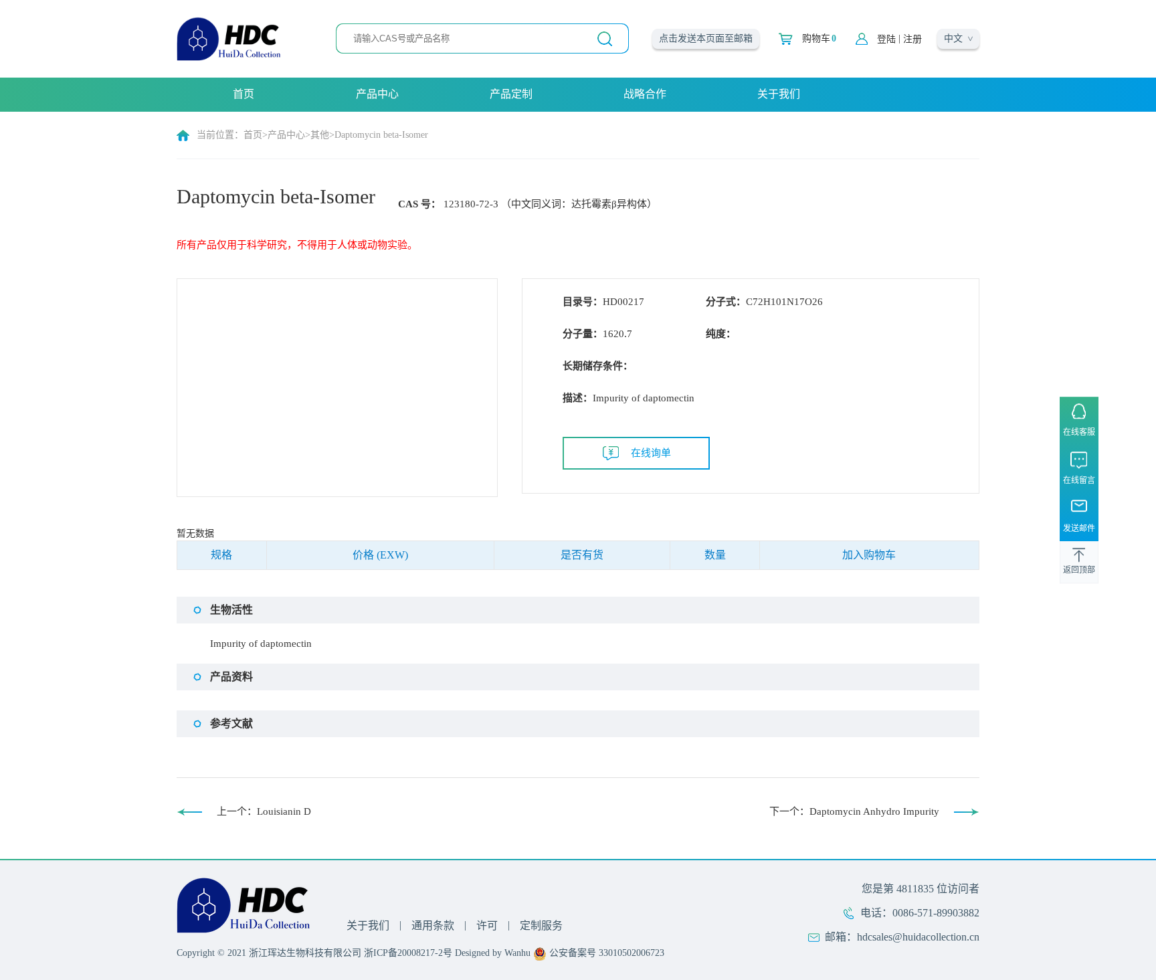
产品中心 (377, 94)
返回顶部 (1079, 570)
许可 (487, 925)
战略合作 (644, 94)
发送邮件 (1079, 528)
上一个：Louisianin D (264, 811)
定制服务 (541, 925)
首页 (243, 94)
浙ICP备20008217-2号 (408, 953)
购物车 (819, 38)
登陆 (886, 39)
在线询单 (651, 453)
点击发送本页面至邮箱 (706, 38)
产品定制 (511, 94)
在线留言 (1079, 480)
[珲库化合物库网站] (229, 38)
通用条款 (432, 925)
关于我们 (778, 94)
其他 (319, 135)
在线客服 (1079, 432)
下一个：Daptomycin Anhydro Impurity (854, 811)
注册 (912, 39)
